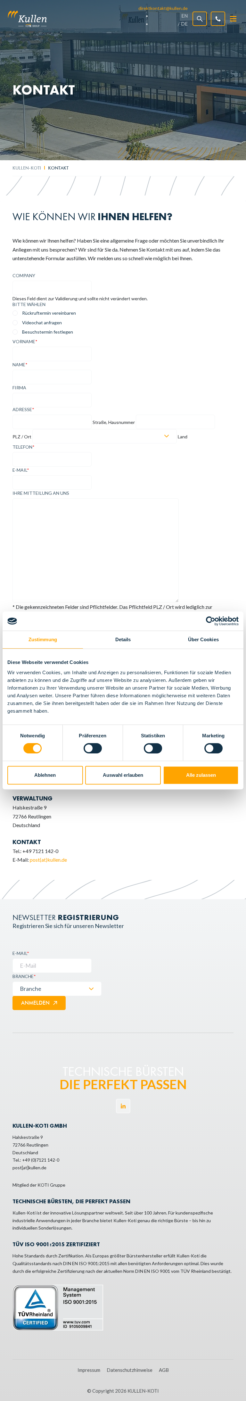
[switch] (93, 748)
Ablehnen (45, 775)
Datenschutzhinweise (129, 1370)
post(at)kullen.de (48, 860)
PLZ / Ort (21, 437)
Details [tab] (123, 639)
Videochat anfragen (42, 322)
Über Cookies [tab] (203, 639)
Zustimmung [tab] (43, 639)
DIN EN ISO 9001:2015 (86, 1263)
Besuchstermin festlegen (47, 332)
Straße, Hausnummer (114, 422)
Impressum (89, 1370)
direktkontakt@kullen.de (163, 8)
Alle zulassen (201, 775)
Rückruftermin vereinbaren (49, 313)
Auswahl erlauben (123, 775)
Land (182, 437)
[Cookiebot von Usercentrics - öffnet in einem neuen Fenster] (211, 621)
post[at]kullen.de (29, 1167)
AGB (164, 1370)
